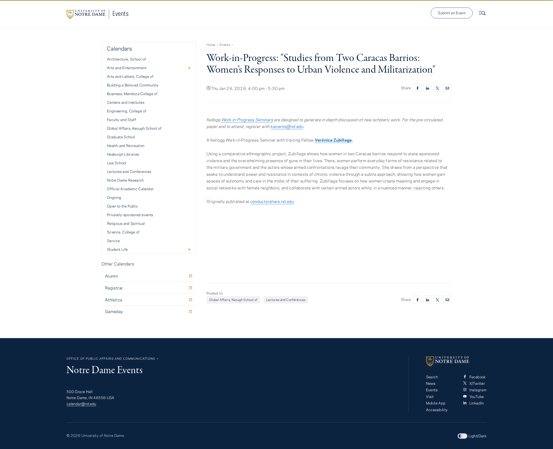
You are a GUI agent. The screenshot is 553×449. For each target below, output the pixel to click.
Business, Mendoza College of (132, 93)
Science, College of (123, 232)
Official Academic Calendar (130, 188)
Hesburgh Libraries (123, 154)
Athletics (113, 299)
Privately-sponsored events (130, 214)
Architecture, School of (126, 59)
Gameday (114, 311)
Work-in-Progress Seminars (247, 119)
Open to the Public (122, 206)
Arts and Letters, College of (130, 76)
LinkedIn (476, 403)
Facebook (477, 376)
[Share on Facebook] (417, 88)
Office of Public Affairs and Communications (111, 358)
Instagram (477, 389)
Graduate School (121, 136)
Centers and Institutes (125, 102)
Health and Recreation (126, 145)
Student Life (117, 249)
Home (211, 44)
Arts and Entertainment (126, 67)
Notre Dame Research (125, 180)
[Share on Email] (447, 88)
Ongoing (114, 197)
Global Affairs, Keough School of (233, 299)
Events (121, 13)
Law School (116, 162)
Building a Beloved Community (133, 85)
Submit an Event (452, 12)
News (430, 383)
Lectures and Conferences (286, 299)
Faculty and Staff (121, 119)
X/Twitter (476, 383)
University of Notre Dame (102, 435)
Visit (430, 396)
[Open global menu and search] (482, 13)
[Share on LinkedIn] (427, 88)
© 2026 (73, 435)
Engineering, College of (126, 111)
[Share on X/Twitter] (437, 88)
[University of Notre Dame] (456, 361)
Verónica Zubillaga (333, 140)
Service (113, 240)
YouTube (476, 396)
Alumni (111, 276)
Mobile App (436, 403)
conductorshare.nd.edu (272, 201)
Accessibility (437, 409)
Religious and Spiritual (126, 223)
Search (432, 376)
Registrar (114, 288)
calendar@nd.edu (81, 403)
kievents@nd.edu (286, 126)
